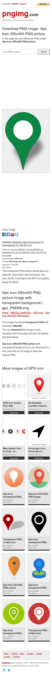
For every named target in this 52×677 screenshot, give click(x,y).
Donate (30, 653)
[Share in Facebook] (4, 234)
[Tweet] (16, 234)
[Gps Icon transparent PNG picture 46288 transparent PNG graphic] (39, 568)
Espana (23, 3)
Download (14, 412)
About (6, 653)
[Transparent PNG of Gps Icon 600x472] (13, 522)
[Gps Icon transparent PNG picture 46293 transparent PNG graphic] (13, 477)
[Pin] (12, 234)
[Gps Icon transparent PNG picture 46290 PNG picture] (39, 522)
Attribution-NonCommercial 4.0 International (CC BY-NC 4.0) (23, 243)
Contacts (16, 656)
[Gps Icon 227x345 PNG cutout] (14, 568)
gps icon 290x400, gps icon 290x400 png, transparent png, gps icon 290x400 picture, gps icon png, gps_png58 (24, 252)
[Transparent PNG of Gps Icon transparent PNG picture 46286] (39, 613)
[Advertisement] (26, 83)
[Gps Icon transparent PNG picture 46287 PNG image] (13, 613)
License (14, 653)
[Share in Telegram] (8, 234)
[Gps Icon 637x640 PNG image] (39, 477)
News (22, 653)
